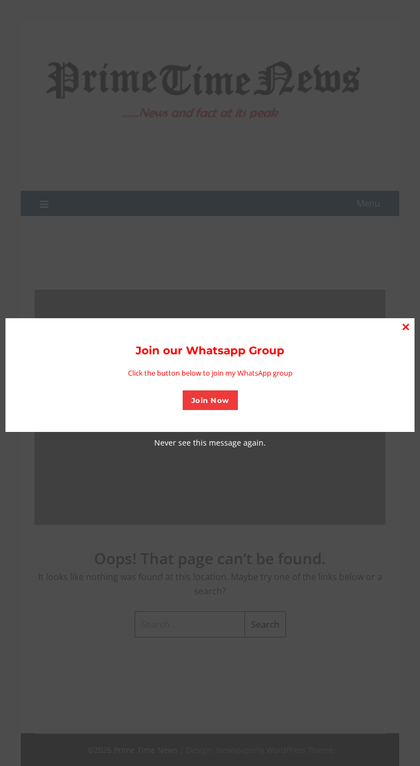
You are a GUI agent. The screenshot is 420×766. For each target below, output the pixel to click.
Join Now (210, 400)
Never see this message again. (210, 442)
